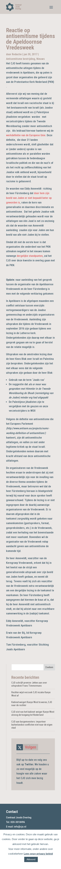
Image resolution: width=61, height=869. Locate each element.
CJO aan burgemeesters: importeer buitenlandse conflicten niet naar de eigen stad (31, 724)
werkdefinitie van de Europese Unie (25, 135)
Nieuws (40, 58)
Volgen (30, 747)
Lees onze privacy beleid (38, 853)
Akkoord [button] (31, 859)
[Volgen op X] (19, 747)
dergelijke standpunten (30, 255)
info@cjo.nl (20, 826)
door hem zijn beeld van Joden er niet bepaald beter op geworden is (29, 198)
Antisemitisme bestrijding (20, 58)
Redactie (17, 54)
